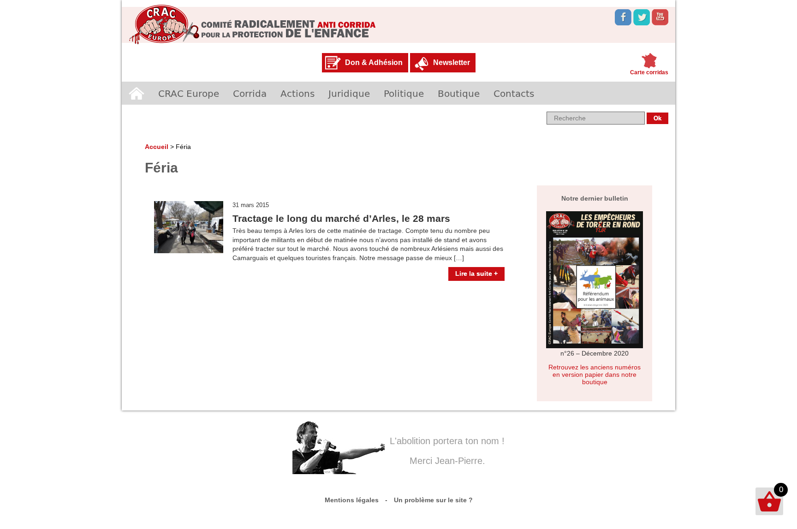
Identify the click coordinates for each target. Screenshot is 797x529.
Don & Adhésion (374, 62)
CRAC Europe (188, 93)
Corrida (250, 93)
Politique (404, 93)
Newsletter (451, 62)
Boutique (459, 93)
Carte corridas (649, 72)
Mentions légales (352, 500)
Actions (297, 93)
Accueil (136, 93)
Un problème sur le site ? (433, 500)
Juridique (349, 93)
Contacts (514, 93)
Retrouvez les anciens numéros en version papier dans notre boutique (594, 374)
